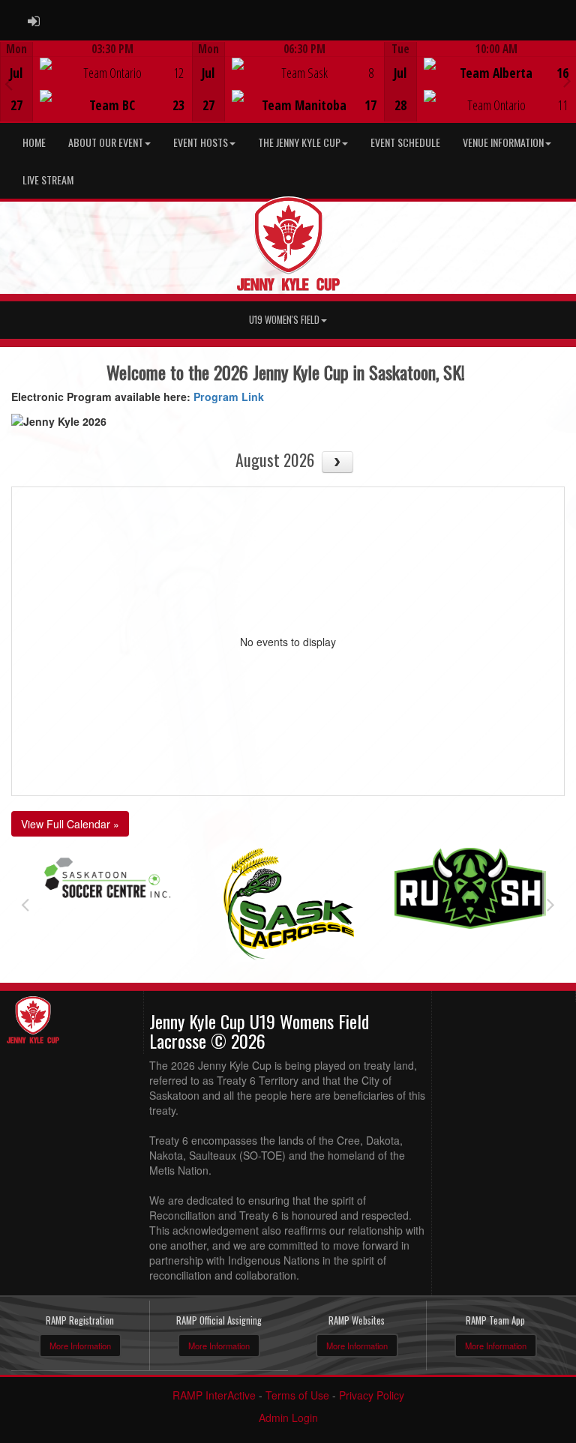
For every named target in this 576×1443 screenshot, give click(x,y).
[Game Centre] (96, 93)
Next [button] (567, 80)
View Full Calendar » (70, 823)
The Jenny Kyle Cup (299, 142)
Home (34, 142)
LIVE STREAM (48, 179)
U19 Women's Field (284, 320)
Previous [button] (8, 83)
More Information (80, 1346)
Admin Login (288, 1417)
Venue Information (503, 142)
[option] (96, 81)
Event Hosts (200, 142)
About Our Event (105, 142)
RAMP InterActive (214, 1395)
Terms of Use (297, 1395)
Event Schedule (405, 142)
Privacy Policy (371, 1395)
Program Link (229, 396)
